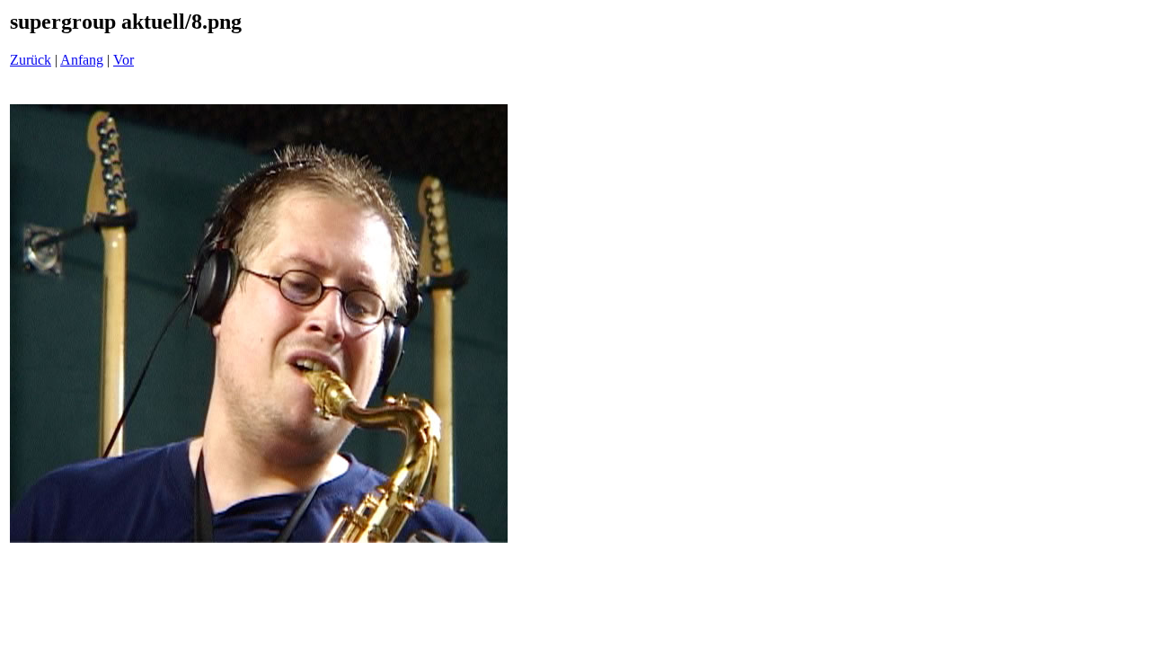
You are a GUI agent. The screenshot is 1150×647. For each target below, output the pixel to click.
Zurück (30, 59)
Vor (123, 59)
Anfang (81, 59)
